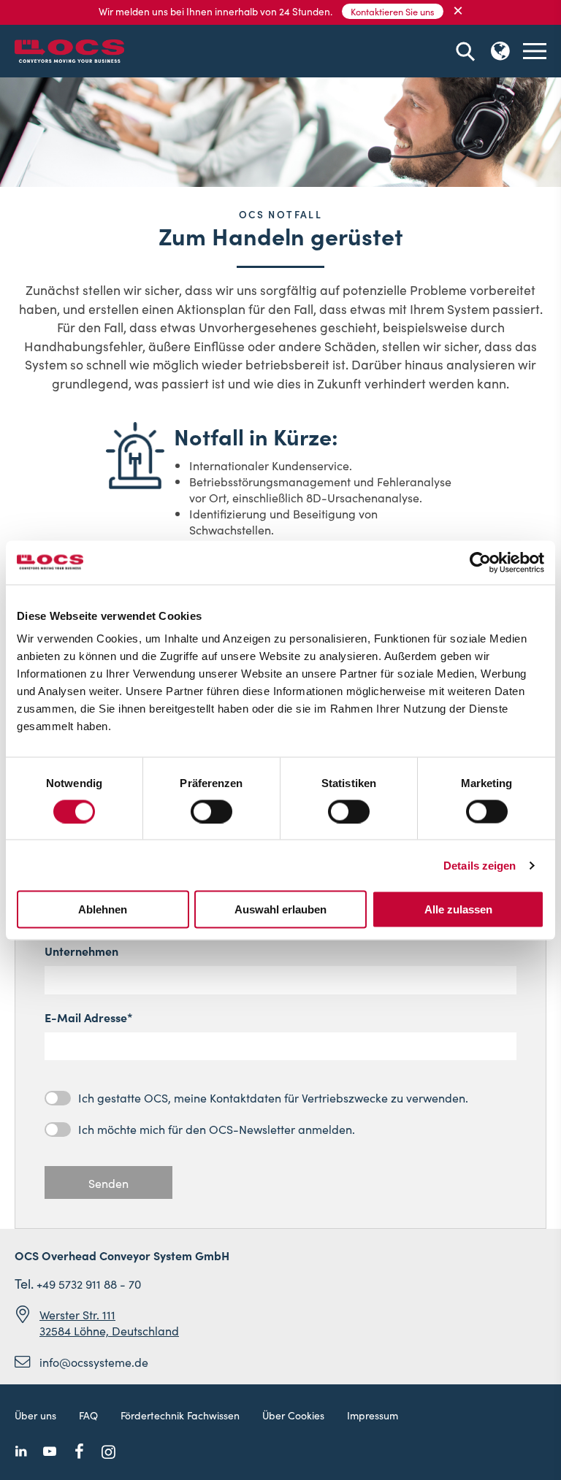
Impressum (372, 1415)
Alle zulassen (458, 909)
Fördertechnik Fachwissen (180, 1415)
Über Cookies (293, 1415)
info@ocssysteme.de (93, 1362)
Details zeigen (479, 865)
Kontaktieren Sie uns (393, 11)
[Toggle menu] (534, 51)
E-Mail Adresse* (89, 1017)
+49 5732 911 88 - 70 (89, 1284)
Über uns (35, 1415)
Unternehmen (81, 951)
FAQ (88, 1415)
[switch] (211, 811)
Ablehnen (102, 909)
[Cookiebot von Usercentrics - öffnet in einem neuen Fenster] (480, 562)
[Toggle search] (465, 51)
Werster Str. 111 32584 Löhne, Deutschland (109, 1322)
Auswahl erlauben (280, 909)
